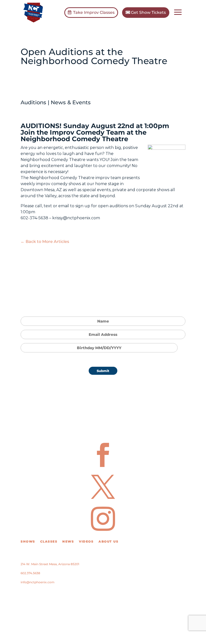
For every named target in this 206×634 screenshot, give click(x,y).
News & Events (71, 102)
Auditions (33, 102)
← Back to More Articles (45, 241)
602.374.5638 (30, 573)
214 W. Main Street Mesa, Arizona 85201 (50, 564)
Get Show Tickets (148, 12)
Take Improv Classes (94, 12)
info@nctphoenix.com (38, 582)
